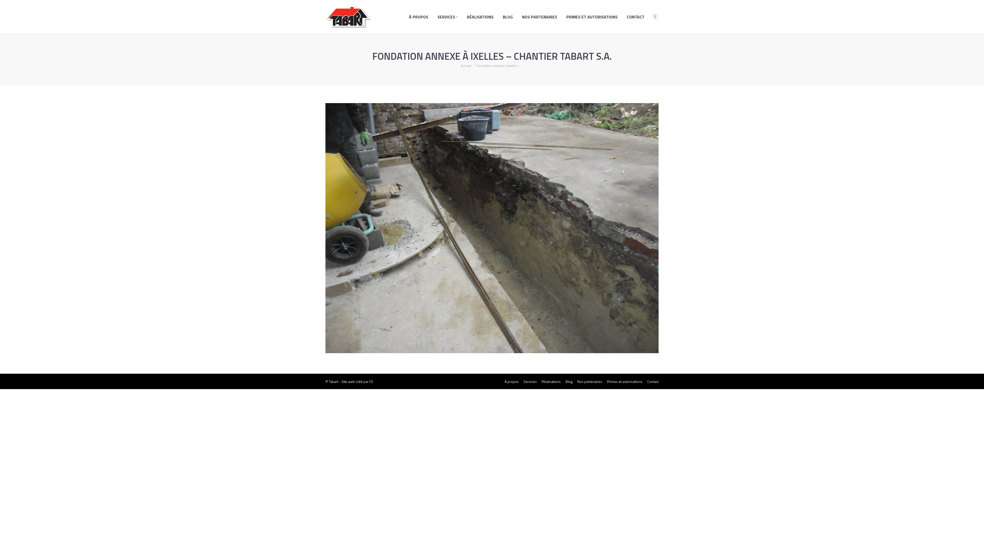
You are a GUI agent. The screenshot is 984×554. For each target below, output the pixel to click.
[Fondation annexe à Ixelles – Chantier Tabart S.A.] (492, 228)
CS (371, 381)
